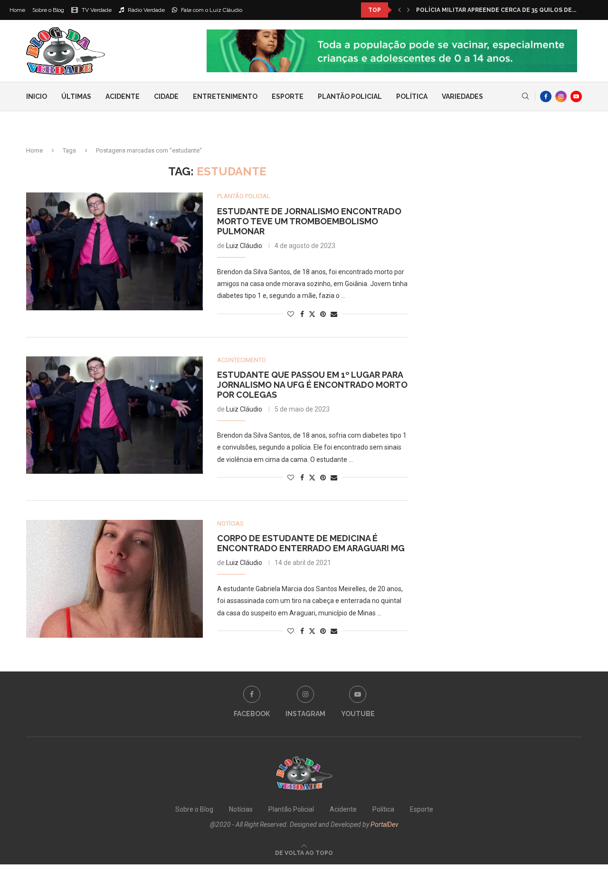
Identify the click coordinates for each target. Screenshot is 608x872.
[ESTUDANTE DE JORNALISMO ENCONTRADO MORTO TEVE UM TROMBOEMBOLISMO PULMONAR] (114, 251)
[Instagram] (561, 96)
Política (412, 96)
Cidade (166, 96)
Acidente (122, 96)
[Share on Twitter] (312, 314)
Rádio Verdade (145, 10)
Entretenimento (225, 96)
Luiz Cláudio (244, 245)
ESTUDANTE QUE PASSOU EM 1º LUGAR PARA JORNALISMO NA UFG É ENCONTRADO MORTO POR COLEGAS (312, 385)
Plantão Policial (350, 96)
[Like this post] (290, 314)
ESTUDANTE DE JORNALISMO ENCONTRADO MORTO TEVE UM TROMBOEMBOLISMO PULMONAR (309, 221)
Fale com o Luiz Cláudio (211, 10)
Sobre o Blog (48, 10)
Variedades (462, 96)
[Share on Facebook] (302, 314)
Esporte (288, 96)
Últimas (76, 96)
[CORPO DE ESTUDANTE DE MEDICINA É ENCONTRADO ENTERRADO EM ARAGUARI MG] (114, 579)
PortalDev (384, 824)
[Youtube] (576, 96)
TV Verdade (96, 10)
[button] (399, 10)
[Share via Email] (334, 314)
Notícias (241, 809)
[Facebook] (545, 96)
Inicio (36, 96)
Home (17, 10)
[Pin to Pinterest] (323, 314)
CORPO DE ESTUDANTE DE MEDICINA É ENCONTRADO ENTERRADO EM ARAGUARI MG (311, 543)
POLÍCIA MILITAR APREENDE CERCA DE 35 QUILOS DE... (496, 10)
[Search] (525, 96)
